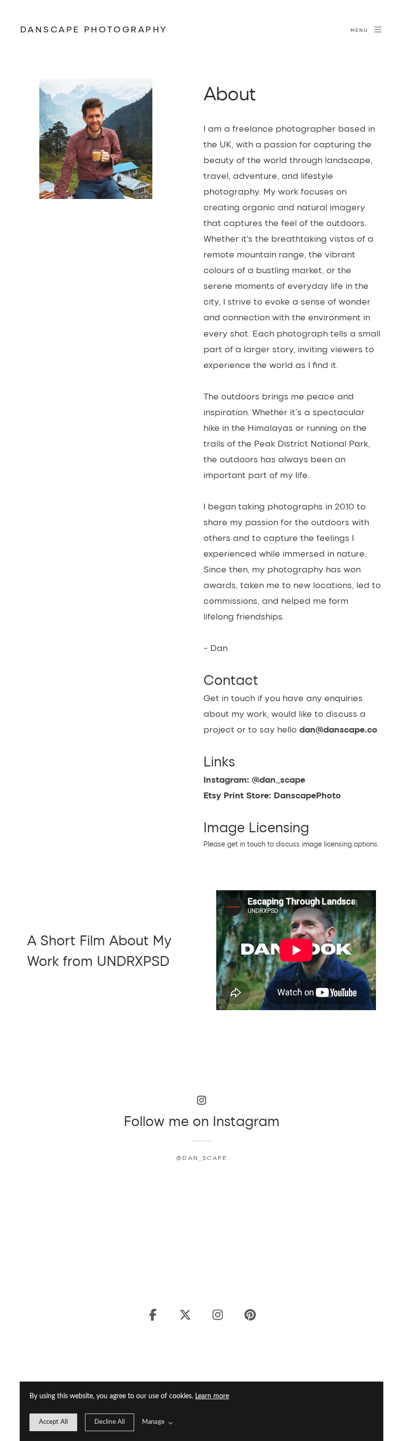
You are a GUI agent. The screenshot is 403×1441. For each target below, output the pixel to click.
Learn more (212, 1396)
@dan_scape (201, 1157)
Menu (359, 30)
